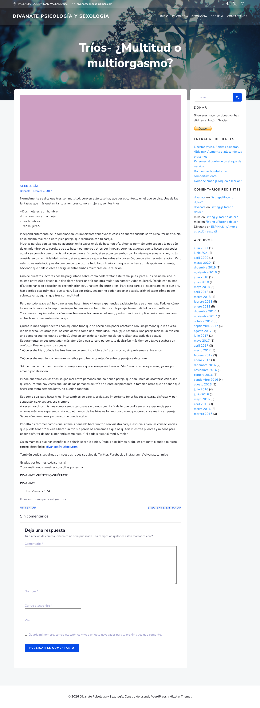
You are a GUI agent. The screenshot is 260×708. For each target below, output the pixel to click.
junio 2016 (201, 394)
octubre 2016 (203, 375)
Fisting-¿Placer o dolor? (222, 217)
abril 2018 (201, 292)
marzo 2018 (202, 297)
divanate (25, 191)
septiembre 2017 (206, 326)
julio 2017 (201, 336)
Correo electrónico (38, 606)
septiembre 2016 (206, 380)
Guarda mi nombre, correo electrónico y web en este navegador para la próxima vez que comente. (95, 635)
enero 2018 (202, 306)
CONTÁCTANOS (237, 16)
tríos (63, 499)
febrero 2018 (203, 302)
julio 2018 (201, 277)
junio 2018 (201, 282)
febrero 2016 (203, 414)
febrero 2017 (203, 355)
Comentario (34, 544)
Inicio (164, 16)
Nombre (31, 591)
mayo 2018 (202, 287)
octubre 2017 (203, 321)
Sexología (199, 16)
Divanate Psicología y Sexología (61, 16)
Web (28, 620)
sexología (53, 499)
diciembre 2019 (205, 267)
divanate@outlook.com (62, 447)
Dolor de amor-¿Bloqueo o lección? (218, 181)
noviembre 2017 (205, 316)
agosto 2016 (203, 384)
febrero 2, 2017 (42, 191)
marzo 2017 (202, 350)
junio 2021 (201, 253)
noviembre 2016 (205, 370)
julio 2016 (201, 389)
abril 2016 (201, 404)
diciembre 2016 (205, 365)
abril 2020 (201, 258)
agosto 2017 (203, 331)
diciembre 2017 (205, 311)
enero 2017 (202, 360)
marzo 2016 (202, 409)
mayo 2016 (202, 399)
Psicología (180, 16)
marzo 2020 (202, 263)
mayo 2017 (202, 341)
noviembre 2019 (205, 272)
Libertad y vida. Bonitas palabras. (216, 147)
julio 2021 (201, 248)
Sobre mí (217, 16)
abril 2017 (201, 346)
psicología (39, 499)
